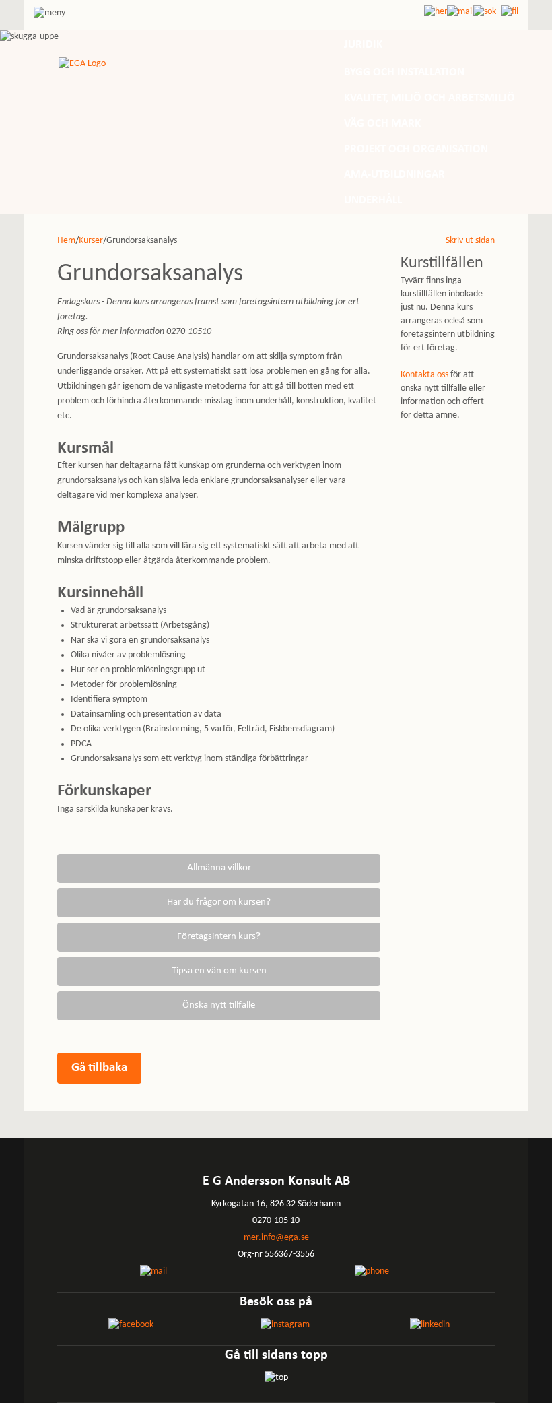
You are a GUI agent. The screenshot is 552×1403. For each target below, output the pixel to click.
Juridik (363, 45)
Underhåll (373, 200)
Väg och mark (382, 123)
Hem (66, 241)
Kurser (91, 241)
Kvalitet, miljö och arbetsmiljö (429, 98)
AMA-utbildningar (394, 175)
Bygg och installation (404, 72)
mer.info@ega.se (276, 1238)
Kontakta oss (424, 375)
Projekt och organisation (416, 149)
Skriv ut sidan (470, 241)
